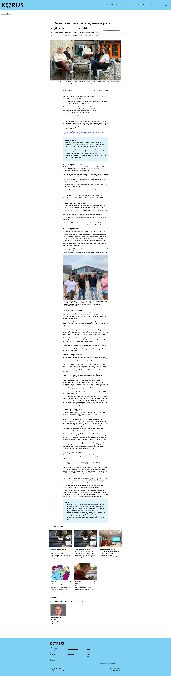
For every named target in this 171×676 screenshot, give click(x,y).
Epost (51, 623)
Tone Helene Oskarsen (103, 90)
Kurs (69, 651)
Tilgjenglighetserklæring (115, 670)
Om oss (88, 649)
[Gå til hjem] (13, 5)
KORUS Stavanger (54, 621)
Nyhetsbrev (89, 654)
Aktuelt (88, 647)
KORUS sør (52, 658)
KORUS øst (52, 660)
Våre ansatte (89, 651)
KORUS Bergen (53, 649)
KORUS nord (53, 652)
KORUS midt (53, 650)
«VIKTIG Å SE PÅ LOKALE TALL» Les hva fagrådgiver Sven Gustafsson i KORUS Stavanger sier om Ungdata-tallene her (84, 133)
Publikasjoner (71, 654)
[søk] (166, 5)
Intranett (88, 656)
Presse (88, 653)
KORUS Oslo (53, 654)
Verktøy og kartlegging (73, 649)
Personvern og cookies (115, 669)
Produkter (70, 653)
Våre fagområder (72, 647)
